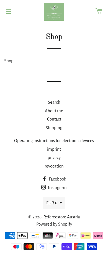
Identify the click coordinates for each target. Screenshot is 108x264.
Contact (54, 119)
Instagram (57, 187)
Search (54, 102)
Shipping (54, 127)
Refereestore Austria (61, 217)
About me (54, 110)
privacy (54, 157)
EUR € (51, 202)
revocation (54, 166)
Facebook (57, 179)
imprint (54, 149)
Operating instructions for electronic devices (54, 140)
